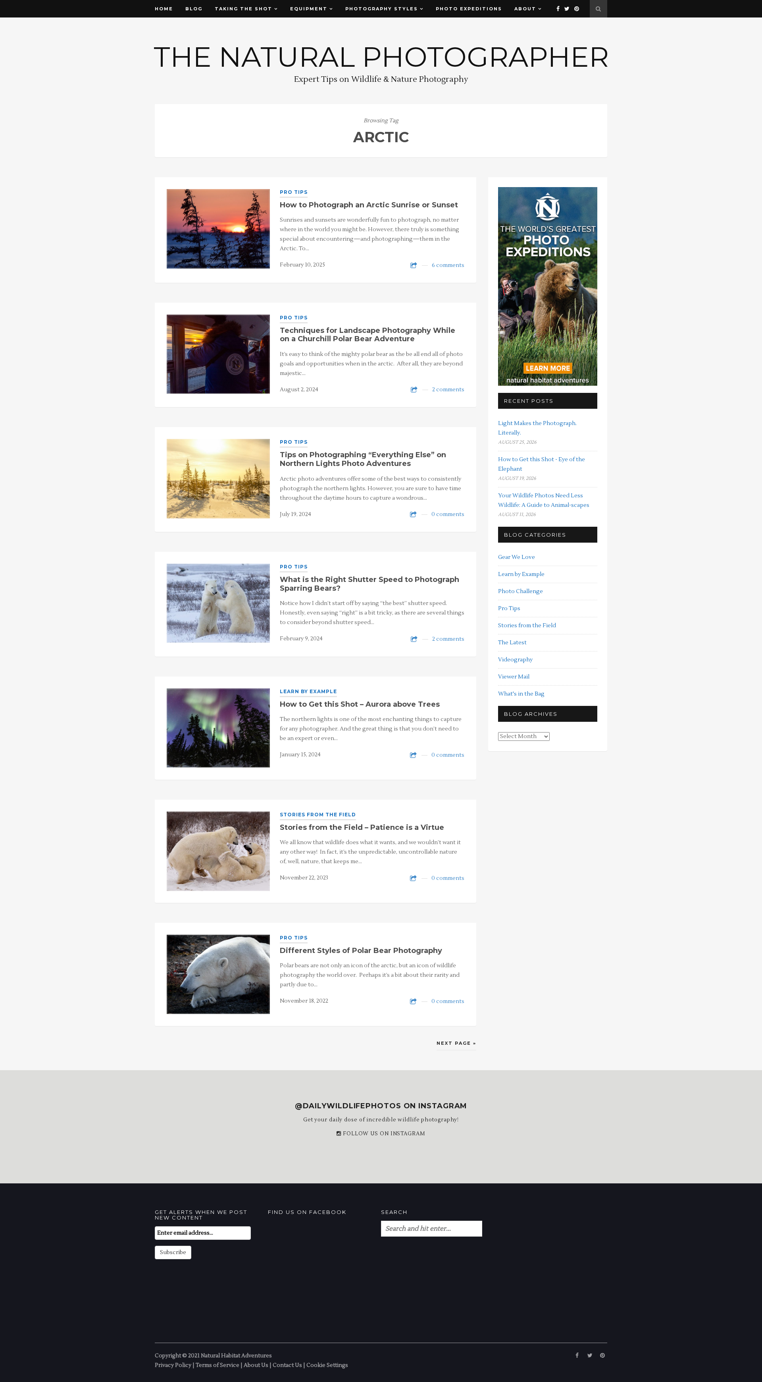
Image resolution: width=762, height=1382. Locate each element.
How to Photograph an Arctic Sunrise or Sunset (369, 205)
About (525, 9)
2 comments (448, 389)
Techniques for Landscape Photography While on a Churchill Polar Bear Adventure (367, 335)
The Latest (512, 642)
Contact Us (287, 1365)
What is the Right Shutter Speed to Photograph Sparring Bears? (369, 584)
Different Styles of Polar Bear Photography (361, 950)
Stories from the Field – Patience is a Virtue (362, 827)
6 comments (448, 265)
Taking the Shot (243, 9)
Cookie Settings (327, 1365)
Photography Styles (381, 9)
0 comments (447, 514)
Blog (193, 9)
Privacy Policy (173, 1365)
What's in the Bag (521, 694)
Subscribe (173, 1252)
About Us (256, 1365)
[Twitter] (567, 8)
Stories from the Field (318, 815)
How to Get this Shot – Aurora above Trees (360, 704)
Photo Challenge (520, 591)
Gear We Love (516, 557)
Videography (515, 659)
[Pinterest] (577, 8)
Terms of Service (217, 1365)
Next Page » (456, 1043)
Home (164, 9)
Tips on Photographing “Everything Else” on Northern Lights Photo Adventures (363, 459)
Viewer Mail (513, 676)
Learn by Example (308, 691)
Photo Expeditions (469, 9)
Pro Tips (294, 192)
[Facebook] (558, 8)
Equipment (308, 9)
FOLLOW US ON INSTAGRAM (383, 1134)
